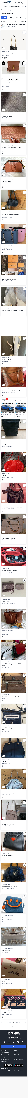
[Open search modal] (15, 2)
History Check (4, 1057)
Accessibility (4, 1061)
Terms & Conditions (18, 1070)
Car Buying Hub (5, 1052)
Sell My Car (17, 1054)
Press (15, 1050)
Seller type (22, 17)
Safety (15, 1057)
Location (11, 17)
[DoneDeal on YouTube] (13, 1042)
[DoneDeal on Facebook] (5, 1042)
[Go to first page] (2, 1022)
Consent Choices (18, 1059)
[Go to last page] (25, 1022)
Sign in (13, 1046)
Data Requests (5, 1059)
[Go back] (1, 6)
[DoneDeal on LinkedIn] (18, 1042)
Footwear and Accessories (14, 6)
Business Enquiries (5, 1054)
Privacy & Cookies (9, 1070)
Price (16, 17)
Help (15, 1052)
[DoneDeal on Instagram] (22, 1042)
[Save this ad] (24, 32)
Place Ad (20, 2)
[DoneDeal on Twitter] (9, 1042)
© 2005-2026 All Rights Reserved (8, 1068)
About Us (3, 1050)
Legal (2, 1070)
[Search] (2, 10)
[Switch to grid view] (15, 21)
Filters (4, 17)
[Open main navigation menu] (24, 2)
